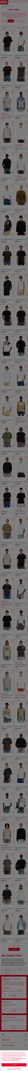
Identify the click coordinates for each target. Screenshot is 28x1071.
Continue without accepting (14, 1068)
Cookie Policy (15, 1060)
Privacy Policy (6, 1060)
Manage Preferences (16, 1058)
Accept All (14, 1064)
